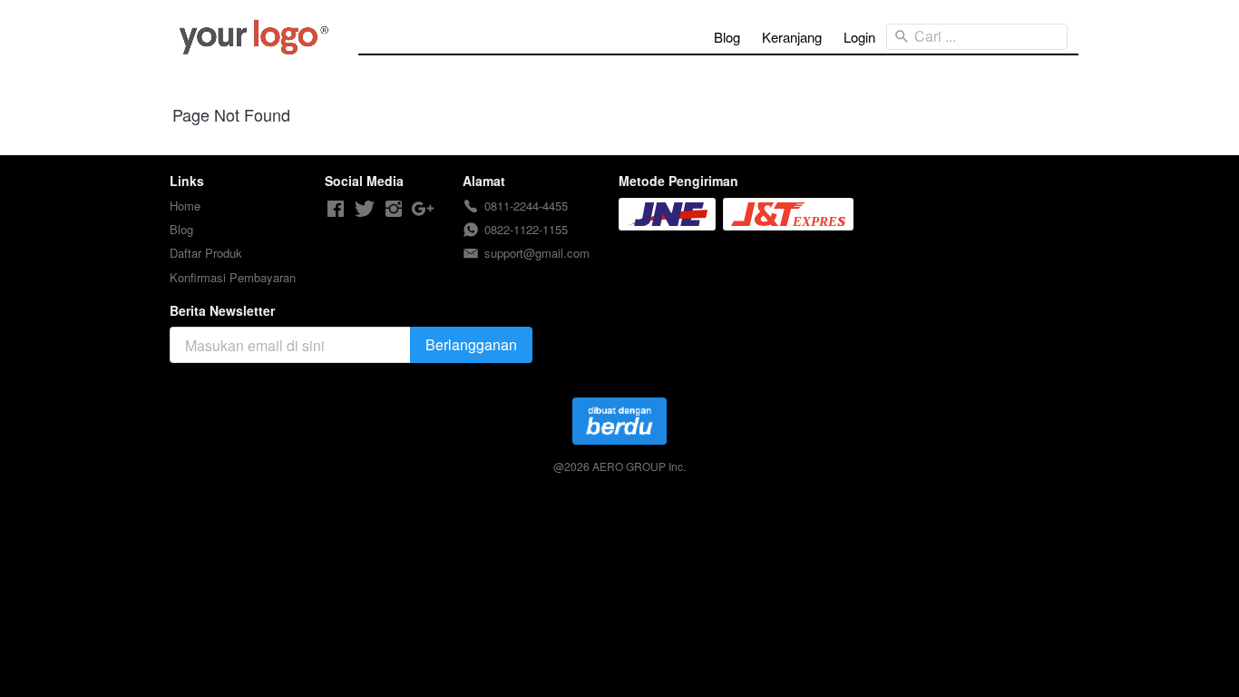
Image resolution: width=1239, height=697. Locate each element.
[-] (335, 209)
